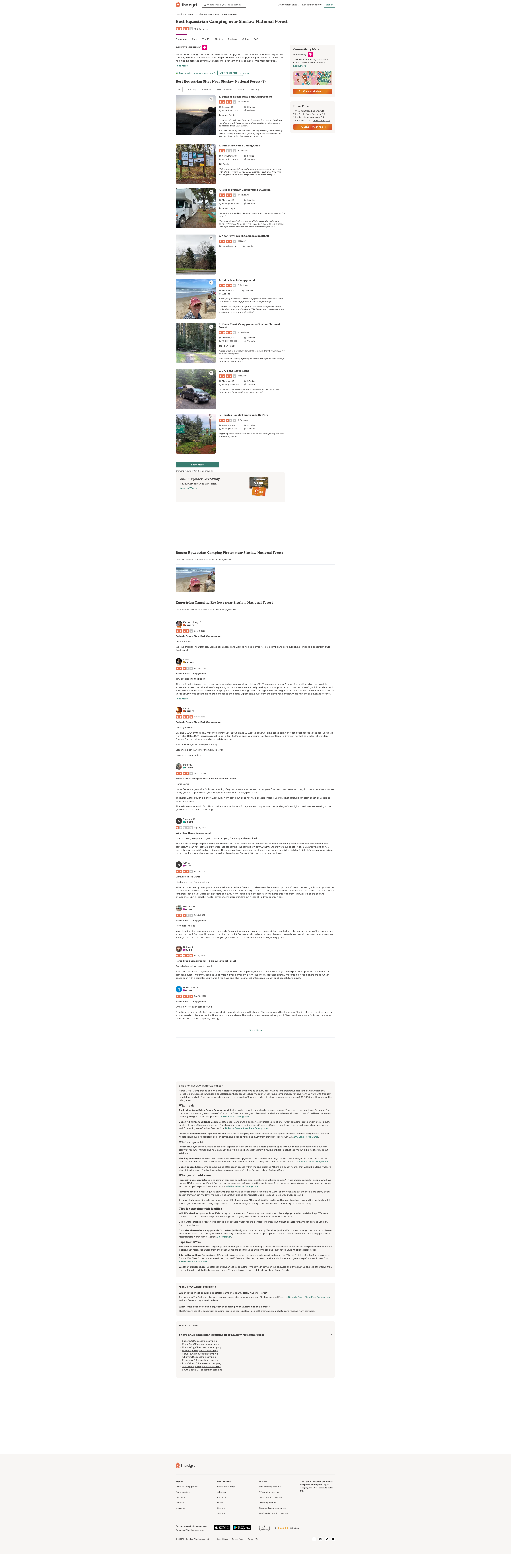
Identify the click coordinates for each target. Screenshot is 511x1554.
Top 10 (205, 39)
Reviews (232, 39)
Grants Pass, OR (321, 120)
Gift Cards (180, 1497)
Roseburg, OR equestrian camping (200, 1360)
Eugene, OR (317, 111)
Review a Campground (186, 1487)
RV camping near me (269, 1492)
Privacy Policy (238, 1539)
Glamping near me (268, 1502)
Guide (245, 39)
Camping (180, 14)
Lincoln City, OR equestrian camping (201, 1347)
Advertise (221, 1492)
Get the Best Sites (287, 4)
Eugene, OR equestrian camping (199, 1341)
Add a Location (183, 1492)
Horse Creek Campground (313, 1162)
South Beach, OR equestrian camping (202, 1370)
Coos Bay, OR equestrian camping (200, 1344)
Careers (221, 1508)
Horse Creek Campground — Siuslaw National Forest (206, 778)
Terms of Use (253, 1539)
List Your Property (312, 4)
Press (220, 1502)
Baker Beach (224, 1237)
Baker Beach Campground (191, 673)
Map (194, 39)
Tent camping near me (270, 1487)
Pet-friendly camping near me (273, 1513)
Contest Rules (222, 1539)
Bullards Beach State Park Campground (198, 636)
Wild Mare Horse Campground (193, 833)
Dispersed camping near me (272, 1508)
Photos (219, 39)
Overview (181, 39)
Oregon (190, 14)
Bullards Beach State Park (193, 1261)
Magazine (180, 1508)
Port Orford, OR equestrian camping (201, 1363)
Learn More (299, 66)
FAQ (256, 39)
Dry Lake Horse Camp (188, 876)
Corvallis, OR (318, 114)
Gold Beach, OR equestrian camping (201, 1366)
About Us (221, 1497)
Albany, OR (318, 117)
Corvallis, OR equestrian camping (200, 1354)
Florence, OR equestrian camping (200, 1350)
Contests (180, 1502)
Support (221, 1513)
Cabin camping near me (270, 1497)
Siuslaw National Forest (207, 14)
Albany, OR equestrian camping (199, 1357)
